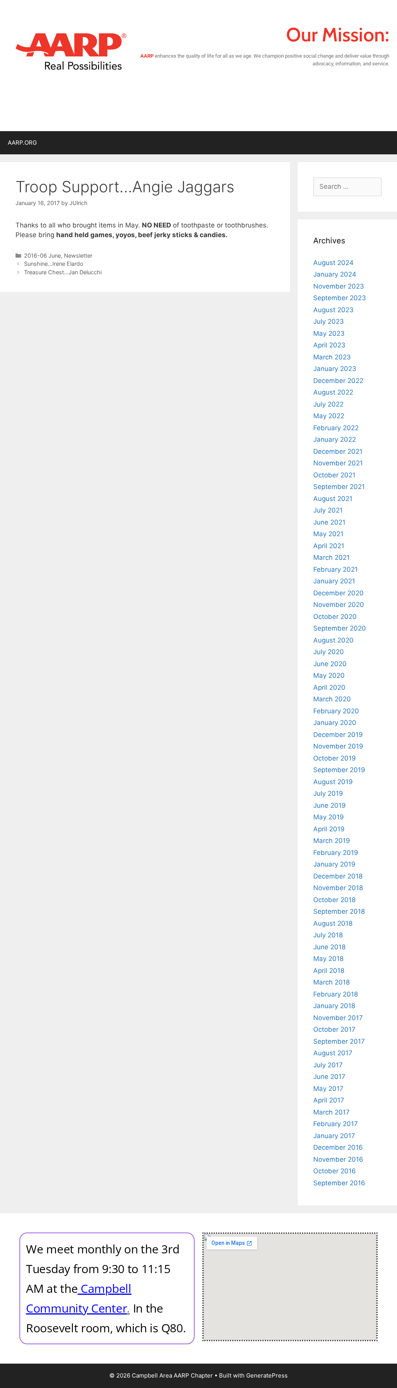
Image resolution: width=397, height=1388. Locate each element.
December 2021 (337, 451)
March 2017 (331, 1112)
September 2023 (339, 298)
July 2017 (328, 1065)
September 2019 (339, 770)
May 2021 (328, 534)
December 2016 (338, 1147)
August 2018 (332, 923)
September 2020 (339, 628)
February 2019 (335, 852)
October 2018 (334, 900)
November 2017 (338, 1018)
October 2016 (334, 1171)
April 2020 (329, 687)
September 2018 (339, 911)
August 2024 (333, 263)
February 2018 (335, 994)
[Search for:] (347, 186)
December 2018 (337, 876)
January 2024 (334, 274)
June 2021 (329, 522)
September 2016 (339, 1183)
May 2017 (328, 1088)
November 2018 (338, 888)
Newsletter (78, 255)
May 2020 (329, 675)
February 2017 (335, 1124)
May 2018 (328, 958)
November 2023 (338, 286)
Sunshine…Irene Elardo (53, 263)
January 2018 (334, 1006)
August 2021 (332, 499)
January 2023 (334, 369)
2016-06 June (42, 255)
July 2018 (328, 935)
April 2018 (328, 970)
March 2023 (332, 357)
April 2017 (328, 1100)
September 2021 (339, 487)
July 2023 (328, 321)
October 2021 (334, 475)
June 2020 (330, 664)
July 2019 (328, 793)
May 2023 (329, 333)
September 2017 (339, 1041)
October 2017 (334, 1029)
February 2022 (336, 428)
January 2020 (334, 722)
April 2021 (328, 546)
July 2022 (328, 404)
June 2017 (329, 1076)
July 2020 (328, 652)
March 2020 (332, 699)
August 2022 (333, 392)
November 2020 (338, 605)
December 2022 (338, 381)
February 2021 (335, 569)
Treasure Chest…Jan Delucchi (63, 272)
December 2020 (338, 593)
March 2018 (331, 982)
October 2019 (334, 758)
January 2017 (334, 1136)
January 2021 (334, 581)
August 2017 (332, 1053)
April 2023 (329, 345)
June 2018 (329, 947)
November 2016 (338, 1159)
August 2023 (333, 310)
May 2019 (328, 817)
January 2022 (334, 439)
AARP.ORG (22, 142)
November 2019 (338, 746)
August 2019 (333, 782)
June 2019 (329, 805)
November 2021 (338, 463)
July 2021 (328, 510)
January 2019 (334, 864)
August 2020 (333, 640)
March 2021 (331, 557)
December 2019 (338, 734)
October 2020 (335, 616)
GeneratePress (267, 1375)
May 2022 (328, 416)
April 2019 (329, 829)
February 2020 (336, 711)
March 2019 (331, 840)
